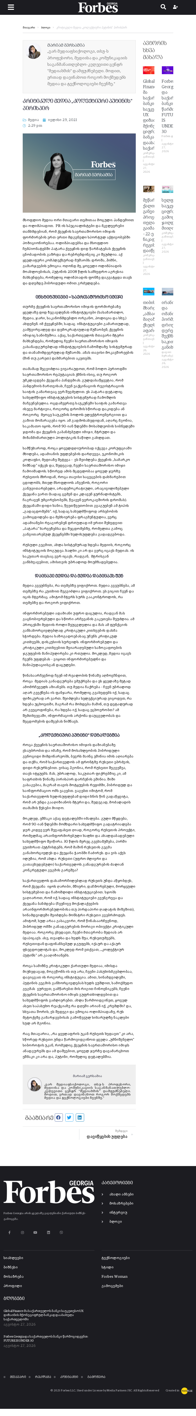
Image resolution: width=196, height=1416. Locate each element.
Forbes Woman (114, 1276)
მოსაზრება (14, 1276)
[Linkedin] (48, 1232)
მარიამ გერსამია (87, 1076)
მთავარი (29, 27)
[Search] (163, 7)
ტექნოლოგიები (116, 1258)
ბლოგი (45, 27)
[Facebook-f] (9, 1232)
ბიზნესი (11, 1267)
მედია (33, 120)
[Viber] (61, 1232)
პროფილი (13, 1286)
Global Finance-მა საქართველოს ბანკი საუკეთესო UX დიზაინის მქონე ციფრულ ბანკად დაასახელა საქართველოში (44, 1315)
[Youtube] (35, 1232)
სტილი (108, 1267)
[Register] (176, 7)
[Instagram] (22, 1232)
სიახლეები (13, 1258)
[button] (11, 7)
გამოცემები (112, 1286)
